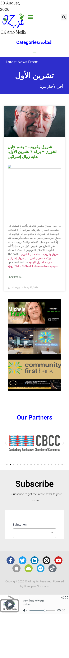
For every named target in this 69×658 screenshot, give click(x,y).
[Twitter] (23, 560)
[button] (30, 17)
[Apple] (16, 568)
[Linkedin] (34, 560)
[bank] (34, 390)
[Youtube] (58, 560)
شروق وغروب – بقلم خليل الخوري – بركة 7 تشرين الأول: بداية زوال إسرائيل (33, 151)
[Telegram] (41, 568)
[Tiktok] (52, 568)
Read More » (15, 277)
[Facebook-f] (11, 560)
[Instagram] (47, 560)
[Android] (29, 568)
